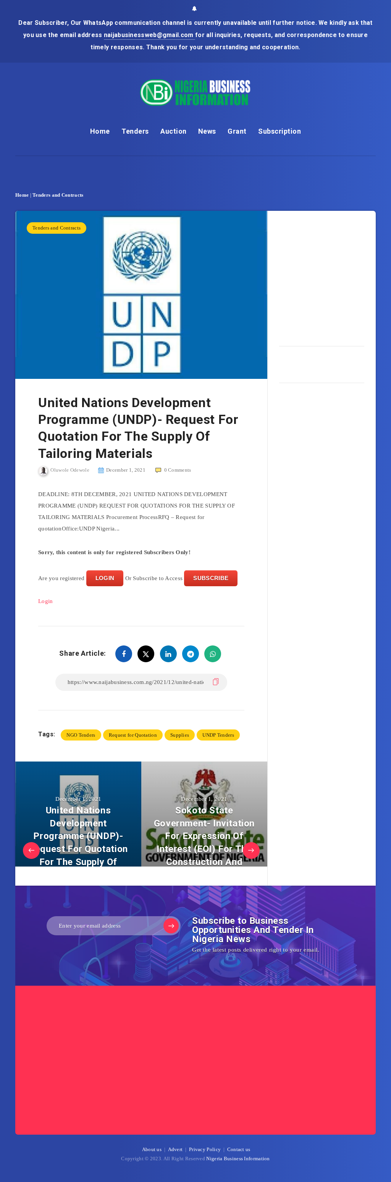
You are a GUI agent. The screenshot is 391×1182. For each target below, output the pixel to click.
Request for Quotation (133, 735)
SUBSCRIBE (210, 578)
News (207, 131)
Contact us (238, 1149)
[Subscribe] (171, 925)
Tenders (135, 131)
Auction (173, 131)
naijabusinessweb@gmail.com (149, 35)
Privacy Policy (205, 1149)
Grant (237, 131)
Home (100, 131)
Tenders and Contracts (57, 195)
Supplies (179, 735)
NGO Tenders (80, 735)
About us (152, 1149)
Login (45, 601)
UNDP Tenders (218, 735)
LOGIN (105, 578)
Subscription (279, 131)
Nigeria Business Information (238, 1158)
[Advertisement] (335, 275)
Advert (175, 1149)
